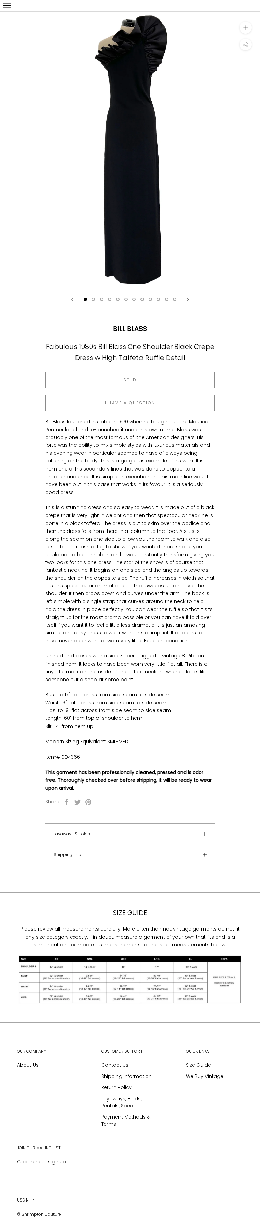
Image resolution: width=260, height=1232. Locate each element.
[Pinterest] (88, 802)
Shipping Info (67, 854)
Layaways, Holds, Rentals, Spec (121, 1102)
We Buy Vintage (204, 1076)
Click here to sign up (41, 1161)
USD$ (22, 1200)
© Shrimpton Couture (39, 1214)
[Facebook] (67, 802)
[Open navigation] (7, 5)
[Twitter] (77, 802)
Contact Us (114, 1065)
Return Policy (116, 1087)
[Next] (188, 299)
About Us (28, 1065)
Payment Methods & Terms (125, 1120)
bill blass (130, 328)
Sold (130, 380)
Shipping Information (126, 1076)
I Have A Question (130, 403)
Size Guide (198, 1065)
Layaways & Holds (71, 834)
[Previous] (72, 299)
